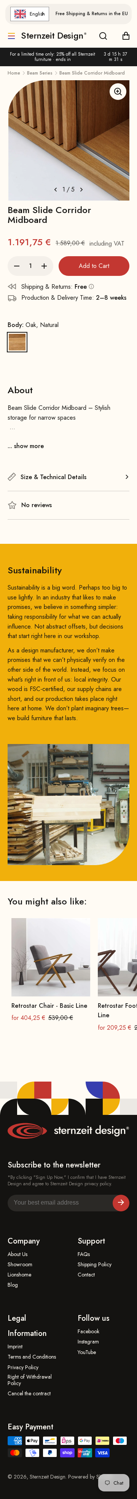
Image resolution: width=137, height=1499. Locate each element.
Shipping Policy (95, 1264)
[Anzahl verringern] (17, 266)
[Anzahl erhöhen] (44, 266)
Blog (13, 1285)
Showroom (20, 1264)
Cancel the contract (29, 1393)
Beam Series (40, 73)
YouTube (87, 1352)
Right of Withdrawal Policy (30, 1380)
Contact (86, 1275)
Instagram (88, 1342)
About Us (17, 1254)
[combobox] (29, 14)
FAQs (84, 1254)
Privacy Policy (23, 1367)
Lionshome (19, 1275)
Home (14, 73)
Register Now (121, 1203)
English (37, 13)
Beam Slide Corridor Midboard (92, 73)
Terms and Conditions (32, 1357)
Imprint (15, 1346)
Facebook (88, 1331)
